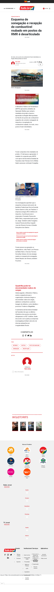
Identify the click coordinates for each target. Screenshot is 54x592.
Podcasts (19, 558)
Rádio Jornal (44, 558)
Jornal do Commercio (43, 555)
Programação (35, 564)
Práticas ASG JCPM (27, 558)
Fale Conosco (27, 575)
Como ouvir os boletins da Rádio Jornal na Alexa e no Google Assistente (35, 557)
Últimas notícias (18, 555)
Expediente (27, 571)
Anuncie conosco (35, 567)
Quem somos (27, 555)
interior (15, 345)
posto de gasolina (34, 345)
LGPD (27, 568)
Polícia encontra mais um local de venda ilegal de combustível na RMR (27, 236)
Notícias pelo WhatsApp (35, 561)
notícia (23, 345)
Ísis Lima (17, 61)
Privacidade (27, 561)
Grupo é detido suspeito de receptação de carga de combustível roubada (27, 233)
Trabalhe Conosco (27, 578)
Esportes (19, 561)
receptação (26, 348)
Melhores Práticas (27, 565)
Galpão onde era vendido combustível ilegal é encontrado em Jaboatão (26, 240)
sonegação (16, 348)
